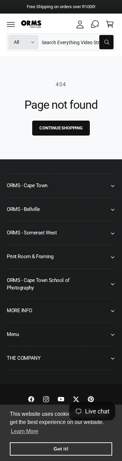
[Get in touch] (94, 24)
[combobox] (77, 42)
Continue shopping (61, 127)
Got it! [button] (61, 448)
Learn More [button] (24, 431)
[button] (10, 24)
